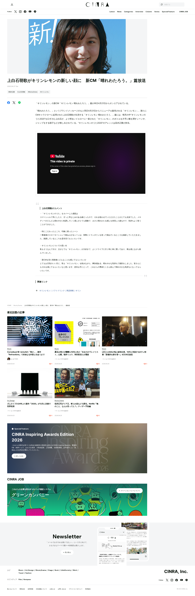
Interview (139, 12)
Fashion (28, 573)
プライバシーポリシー (75, 589)
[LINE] (35, 11)
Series (156, 12)
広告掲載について (41, 589)
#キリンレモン (44, 92)
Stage (50, 570)
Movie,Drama (18, 305)
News (119, 12)
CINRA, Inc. (176, 571)
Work (75, 570)
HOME (9, 305)
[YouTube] (30, 11)
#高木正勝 (11, 92)
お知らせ (52, 589)
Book (57, 570)
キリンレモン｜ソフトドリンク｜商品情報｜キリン (60, 290)
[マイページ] (12, 4)
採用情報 (30, 589)
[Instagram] (20, 11)
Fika (20, 579)
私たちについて (12, 589)
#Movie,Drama (32, 92)
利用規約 (88, 589)
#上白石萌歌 (21, 92)
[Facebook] (25, 11)
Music (21, 570)
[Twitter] (15, 11)
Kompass (27, 579)
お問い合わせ (62, 589)
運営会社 (22, 589)
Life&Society (66, 570)
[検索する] (161, 4)
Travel (21, 573)
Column (149, 12)
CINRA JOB (183, 12)
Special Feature (168, 12)
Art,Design (29, 570)
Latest (112, 12)
